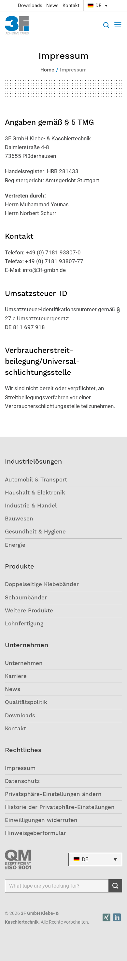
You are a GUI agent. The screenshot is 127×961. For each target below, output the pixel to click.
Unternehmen (24, 663)
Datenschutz (22, 781)
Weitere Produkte (29, 610)
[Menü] (118, 25)
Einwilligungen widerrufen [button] (41, 820)
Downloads (30, 5)
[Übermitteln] (115, 886)
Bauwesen (19, 518)
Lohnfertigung (24, 623)
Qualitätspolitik (26, 702)
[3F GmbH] (20, 25)
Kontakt (71, 5)
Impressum (20, 768)
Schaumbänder (26, 597)
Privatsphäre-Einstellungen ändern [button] (53, 794)
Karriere (16, 676)
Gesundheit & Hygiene (35, 531)
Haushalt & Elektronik (35, 492)
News (52, 5)
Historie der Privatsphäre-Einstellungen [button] (60, 807)
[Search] (106, 25)
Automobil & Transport (36, 479)
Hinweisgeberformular (35, 833)
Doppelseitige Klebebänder (42, 584)
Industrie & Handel (31, 505)
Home (47, 70)
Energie (15, 545)
